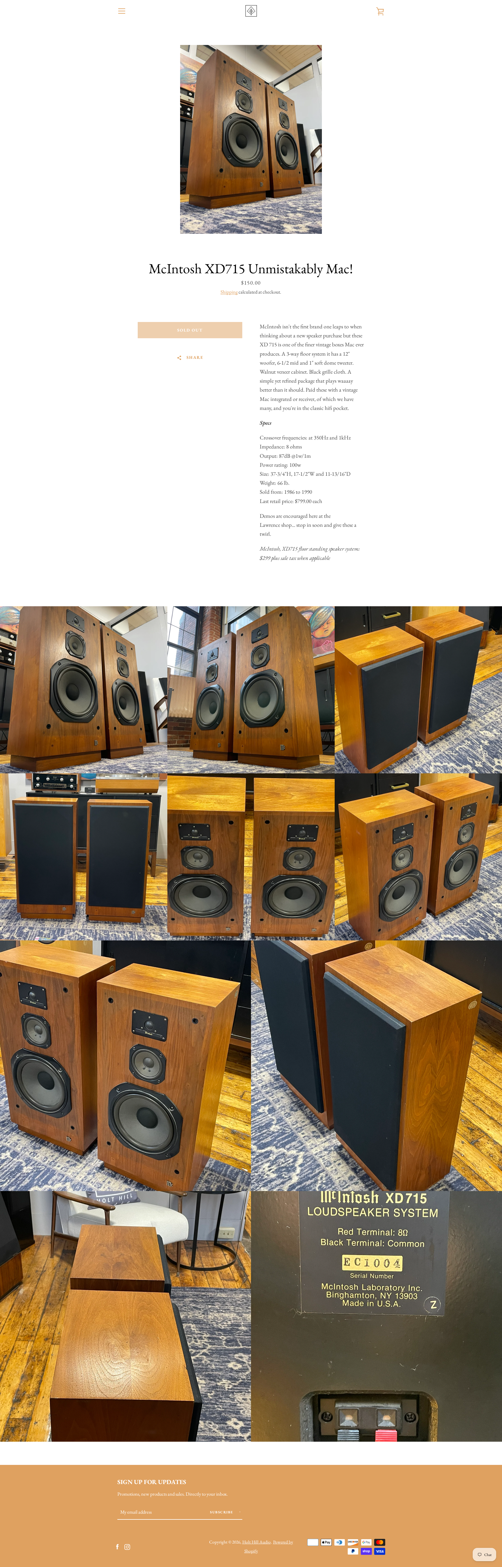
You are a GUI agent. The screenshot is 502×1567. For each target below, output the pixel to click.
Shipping (229, 292)
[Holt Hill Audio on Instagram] (127, 1546)
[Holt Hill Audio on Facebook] (117, 1546)
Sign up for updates (151, 1482)
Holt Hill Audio (256, 1542)
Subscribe (222, 1512)
